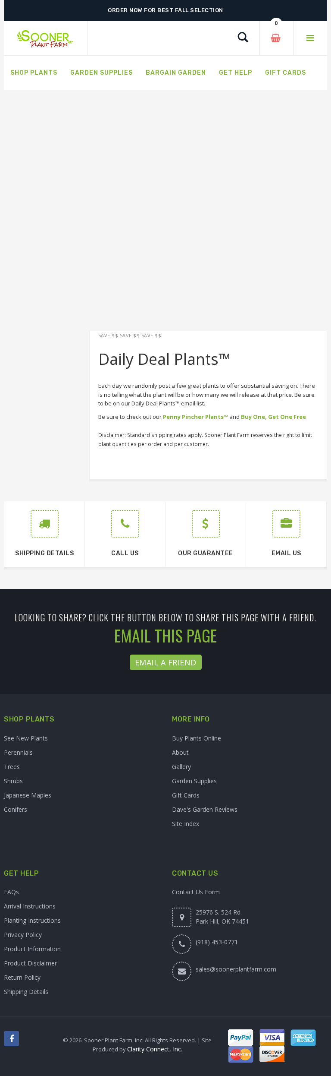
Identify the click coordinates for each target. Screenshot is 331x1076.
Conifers (15, 809)
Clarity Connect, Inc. (154, 1049)
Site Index (185, 824)
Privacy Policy (23, 934)
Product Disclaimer (30, 963)
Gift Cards (186, 795)
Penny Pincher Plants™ (195, 417)
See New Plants (26, 738)
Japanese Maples (27, 795)
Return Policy (22, 977)
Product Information (32, 949)
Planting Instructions (32, 920)
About (180, 752)
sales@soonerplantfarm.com (236, 969)
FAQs (11, 892)
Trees (12, 767)
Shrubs (13, 781)
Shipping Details (26, 991)
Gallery (181, 767)
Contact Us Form (196, 892)
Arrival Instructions (30, 906)
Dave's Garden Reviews (204, 809)
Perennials (18, 752)
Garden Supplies (194, 781)
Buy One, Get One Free (273, 417)
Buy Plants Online (196, 738)
